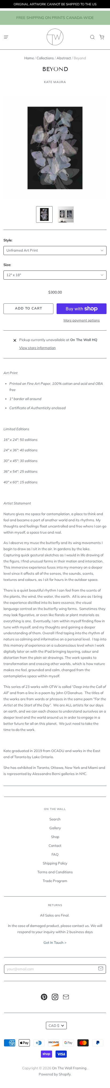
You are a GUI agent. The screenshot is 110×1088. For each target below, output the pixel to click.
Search (55, 819)
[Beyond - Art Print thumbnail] (44, 214)
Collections (45, 58)
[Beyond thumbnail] (66, 214)
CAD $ (54, 1025)
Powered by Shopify (54, 1074)
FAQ (55, 854)
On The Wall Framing (69, 1068)
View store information (37, 348)
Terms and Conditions (55, 872)
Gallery (55, 828)
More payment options (82, 320)
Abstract (64, 58)
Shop (55, 837)
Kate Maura (55, 82)
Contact (55, 845)
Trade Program (55, 881)
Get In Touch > (55, 942)
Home (29, 58)
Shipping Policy (55, 863)
